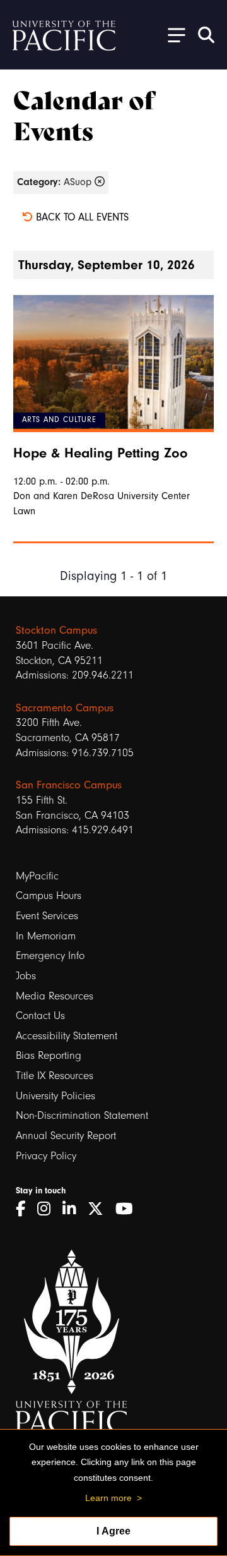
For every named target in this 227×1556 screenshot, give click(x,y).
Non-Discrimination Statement (82, 1115)
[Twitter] (100, 1209)
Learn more (108, 1498)
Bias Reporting (48, 1055)
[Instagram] (48, 1209)
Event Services (47, 916)
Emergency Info (50, 956)
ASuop (56, 182)
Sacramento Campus (65, 707)
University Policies (55, 1096)
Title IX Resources (54, 1076)
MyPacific (37, 876)
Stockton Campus (56, 630)
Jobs (26, 976)
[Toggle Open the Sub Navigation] (172, 34)
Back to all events (81, 217)
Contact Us (40, 1016)
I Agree (113, 1531)
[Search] (206, 35)
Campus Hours (48, 896)
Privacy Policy (46, 1156)
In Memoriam (46, 936)
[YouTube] (128, 1209)
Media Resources (54, 996)
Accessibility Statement (66, 1036)
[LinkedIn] (73, 1209)
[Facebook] (25, 1209)
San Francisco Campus (69, 784)
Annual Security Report (66, 1136)
